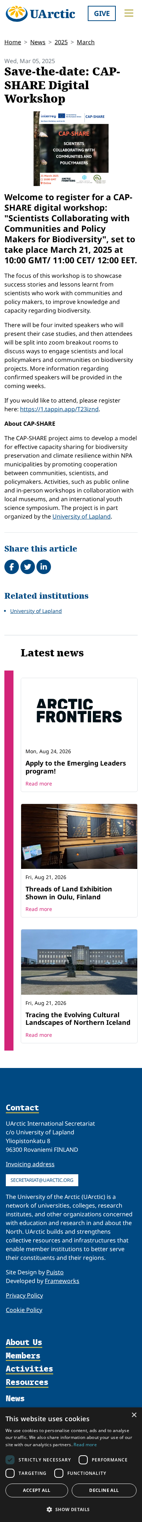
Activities (29, 1369)
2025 (61, 42)
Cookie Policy (24, 1310)
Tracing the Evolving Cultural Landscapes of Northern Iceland (77, 1018)
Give (102, 13)
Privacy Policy (24, 1295)
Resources (27, 1382)
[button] (71, 1509)
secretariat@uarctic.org (42, 1180)
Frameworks (62, 1281)
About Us (24, 1342)
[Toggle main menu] (129, 13)
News (38, 42)
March (86, 42)
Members (23, 1356)
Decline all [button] (104, 1490)
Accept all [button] (36, 1490)
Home (12, 42)
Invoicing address (30, 1164)
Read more (38, 783)
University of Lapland (81, 516)
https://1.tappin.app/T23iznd (59, 409)
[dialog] (71, 1464)
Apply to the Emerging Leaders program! (75, 767)
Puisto (55, 1272)
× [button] (134, 1415)
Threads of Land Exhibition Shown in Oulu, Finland (68, 892)
